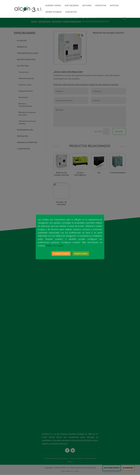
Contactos (71, 12)
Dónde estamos (53, 12)
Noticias (114, 6)
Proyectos (100, 6)
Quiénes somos (53, 6)
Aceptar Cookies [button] (80, 253)
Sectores (87, 6)
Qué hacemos (72, 6)
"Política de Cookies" (55, 245)
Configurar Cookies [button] (61, 253)
